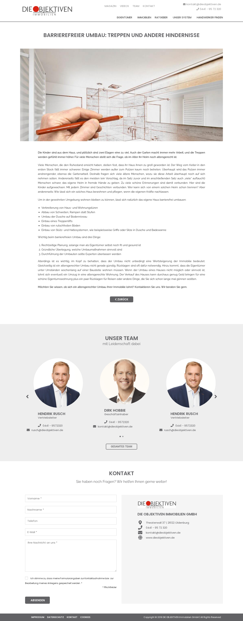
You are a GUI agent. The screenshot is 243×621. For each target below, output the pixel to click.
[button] (120, 436)
